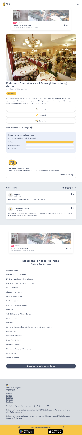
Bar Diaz (9, 310)
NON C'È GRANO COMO (14, 296)
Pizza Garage (11, 353)
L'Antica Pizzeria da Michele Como (19, 279)
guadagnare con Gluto (42, 406)
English (9, 396)
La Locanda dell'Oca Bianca (16, 305)
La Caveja (10, 323)
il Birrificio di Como (13, 340)
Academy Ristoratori (14, 418)
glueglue (11, 390)
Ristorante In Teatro (14, 292)
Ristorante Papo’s (13, 344)
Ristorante (11, 93)
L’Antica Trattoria (12, 301)
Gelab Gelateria (12, 288)
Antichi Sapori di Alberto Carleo (18, 314)
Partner (58, 410)
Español (9, 400)
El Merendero (11, 331)
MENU (76, 4)
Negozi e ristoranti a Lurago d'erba (41, 366)
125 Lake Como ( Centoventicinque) (20, 283)
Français (9, 398)
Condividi (43, 121)
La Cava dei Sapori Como (16, 275)
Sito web (43, 115)
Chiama (43, 109)
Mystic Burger (11, 318)
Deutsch (9, 402)
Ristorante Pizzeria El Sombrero (18, 349)
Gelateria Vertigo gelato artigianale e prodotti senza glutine (29, 327)
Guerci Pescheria (12, 358)
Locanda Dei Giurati (14, 336)
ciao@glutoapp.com (14, 412)
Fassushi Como (12, 270)
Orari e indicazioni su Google (17, 128)
